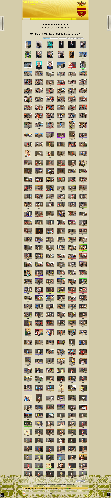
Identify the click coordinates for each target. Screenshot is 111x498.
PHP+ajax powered (52, 492)
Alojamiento (64, 492)
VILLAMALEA (33, 2)
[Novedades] (24, 493)
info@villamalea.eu (63, 488)
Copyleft (68, 492)
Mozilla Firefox (62, 496)
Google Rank (58, 492)
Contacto (46, 492)
